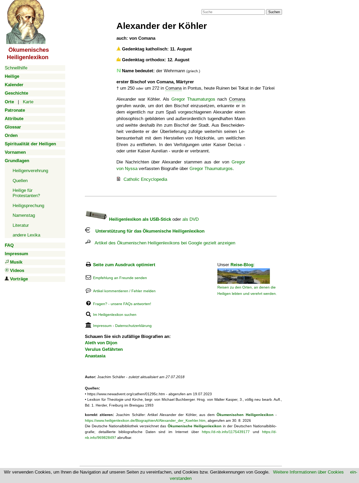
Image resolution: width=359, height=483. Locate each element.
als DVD (190, 219)
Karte (28, 101)
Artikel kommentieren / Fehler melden (124, 291)
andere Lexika (26, 235)
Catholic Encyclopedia (145, 179)
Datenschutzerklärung (133, 325)
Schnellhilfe (16, 67)
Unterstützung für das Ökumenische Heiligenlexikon (147, 231)
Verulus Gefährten (104, 349)
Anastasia (95, 355)
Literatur (21, 225)
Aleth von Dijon (101, 342)
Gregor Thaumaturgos (193, 99)
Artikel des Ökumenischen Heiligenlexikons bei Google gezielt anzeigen (163, 242)
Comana (173, 88)
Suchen (274, 12)
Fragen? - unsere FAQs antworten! (122, 304)
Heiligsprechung (28, 205)
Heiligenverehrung (30, 170)
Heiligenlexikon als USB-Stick (139, 219)
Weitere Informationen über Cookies (308, 472)
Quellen (20, 180)
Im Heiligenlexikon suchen (114, 314)
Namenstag (24, 215)
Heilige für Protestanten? (26, 193)
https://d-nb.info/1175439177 (226, 432)
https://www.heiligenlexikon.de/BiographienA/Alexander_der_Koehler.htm (145, 420)
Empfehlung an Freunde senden (120, 278)
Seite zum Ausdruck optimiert (124, 264)
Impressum (102, 325)
